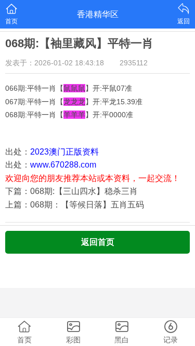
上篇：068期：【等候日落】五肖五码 (74, 204)
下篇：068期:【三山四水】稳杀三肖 (71, 191)
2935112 (134, 63)
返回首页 (97, 242)
